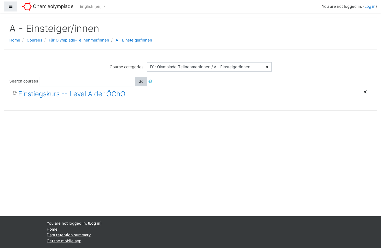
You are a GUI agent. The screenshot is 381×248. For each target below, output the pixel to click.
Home (14, 40)
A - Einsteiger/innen (134, 40)
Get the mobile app (64, 240)
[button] (151, 81)
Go (141, 81)
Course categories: (127, 66)
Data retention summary (69, 234)
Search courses (23, 81)
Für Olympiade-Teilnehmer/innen (79, 40)
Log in (370, 6)
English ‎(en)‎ (91, 6)
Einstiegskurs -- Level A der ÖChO (71, 94)
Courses (34, 40)
